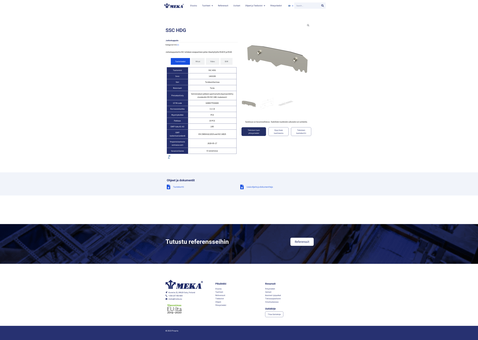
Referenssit (223, 5)
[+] (178, 45)
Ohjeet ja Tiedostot (254, 5)
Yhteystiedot (276, 5)
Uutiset (236, 5)
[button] (308, 25)
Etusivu (193, 5)
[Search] (322, 5)
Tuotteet (206, 5)
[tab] (180, 61)
